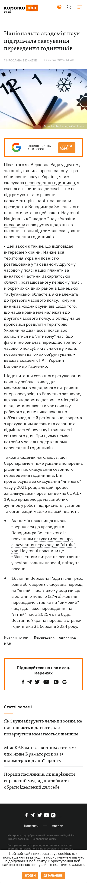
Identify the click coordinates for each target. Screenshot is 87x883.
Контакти (31, 826)
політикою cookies (69, 864)
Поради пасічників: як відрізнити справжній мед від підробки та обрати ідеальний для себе (39, 781)
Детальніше (53, 875)
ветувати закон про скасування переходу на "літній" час (43, 544)
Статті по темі (18, 707)
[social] (23, 682)
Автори (57, 826)
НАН (7, 643)
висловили (14, 224)
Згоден (30, 875)
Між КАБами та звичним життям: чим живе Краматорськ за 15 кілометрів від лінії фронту (40, 754)
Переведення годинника (55, 637)
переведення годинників (50, 182)
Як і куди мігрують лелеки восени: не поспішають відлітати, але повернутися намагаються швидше (43, 727)
